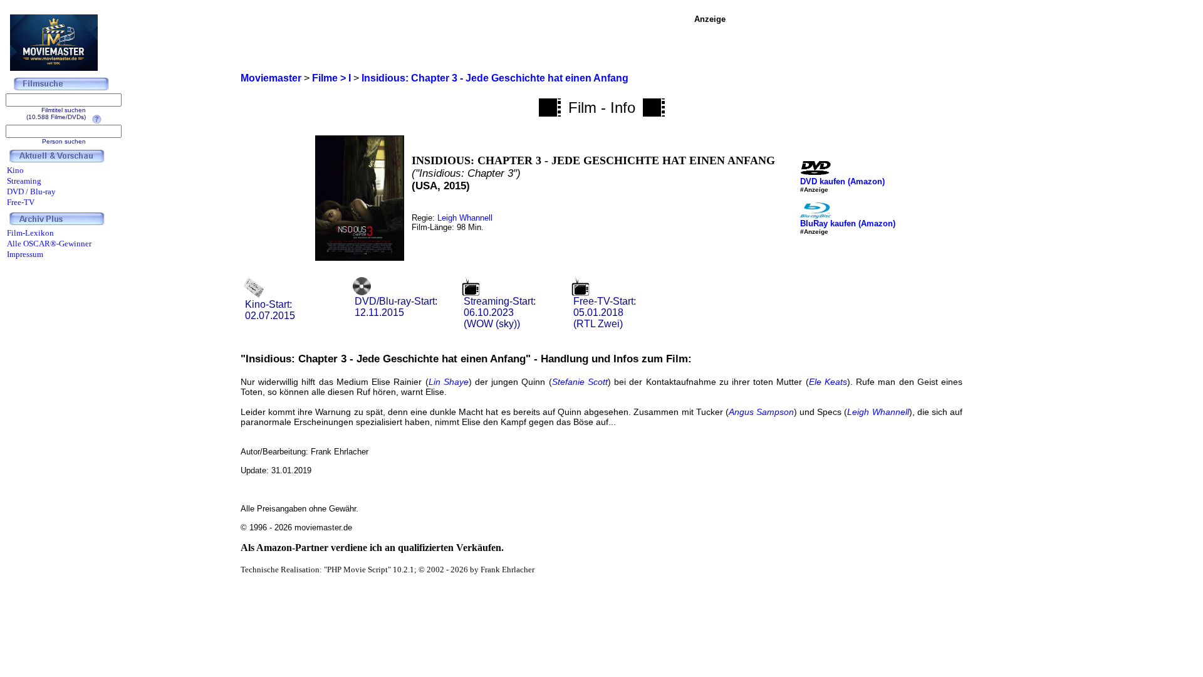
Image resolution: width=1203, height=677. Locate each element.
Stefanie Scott (580, 382)
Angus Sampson (761, 412)
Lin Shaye (449, 382)
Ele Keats (828, 382)
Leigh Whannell (464, 218)
